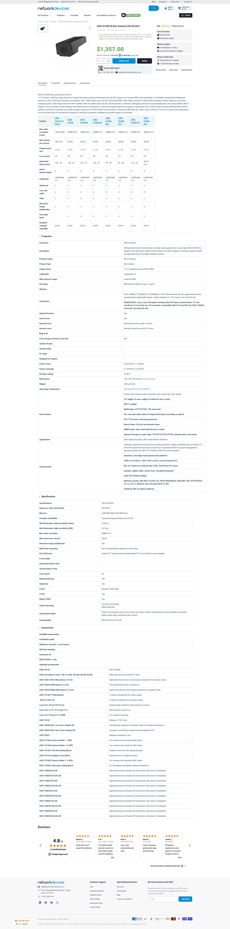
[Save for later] (90, 27)
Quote (187, 15)
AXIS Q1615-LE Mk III (59, 121)
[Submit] (154, 8)
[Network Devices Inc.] (53, 8)
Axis (46, 22)
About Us (120, 887)
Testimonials (121, 891)
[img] (58, 845)
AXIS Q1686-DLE (147, 121)
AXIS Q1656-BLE (109, 121)
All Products (43, 15)
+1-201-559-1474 (107, 72)
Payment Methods (97, 891)
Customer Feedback (124, 899)
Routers (87, 15)
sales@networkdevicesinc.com (129, 72)
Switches (61, 15)
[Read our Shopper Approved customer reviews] (21, 922)
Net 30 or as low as (117, 55)
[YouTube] (51, 902)
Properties (55, 83)
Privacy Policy (95, 907)
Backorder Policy (186, 70)
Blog (153, 2)
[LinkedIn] (40, 902)
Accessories (85, 83)
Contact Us (188, 2)
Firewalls (74, 15)
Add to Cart (124, 61)
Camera (53, 22)
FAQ (91, 887)
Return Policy (173, 70)
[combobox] (116, 8)
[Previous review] (40, 845)
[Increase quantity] (108, 60)
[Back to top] (39, 236)
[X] (57, 902)
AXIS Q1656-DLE (121, 121)
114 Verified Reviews (58, 849)
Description (42, 83)
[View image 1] (43, 28)
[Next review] (189, 845)
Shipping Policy (161, 70)
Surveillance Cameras (106, 15)
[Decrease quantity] (99, 60)
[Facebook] (46, 902)
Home (40, 22)
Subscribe (185, 899)
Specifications (70, 83)
